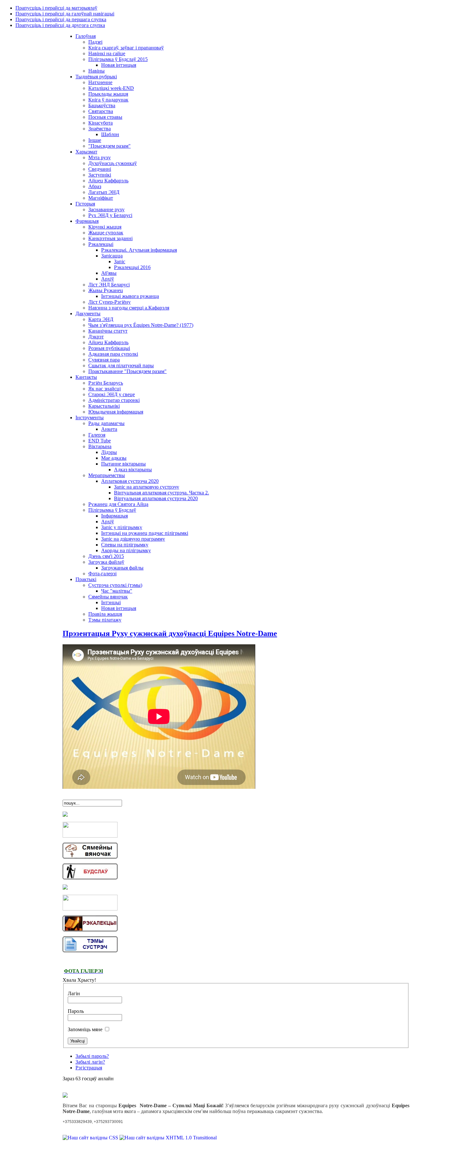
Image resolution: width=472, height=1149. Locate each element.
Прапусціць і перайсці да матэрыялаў (56, 8)
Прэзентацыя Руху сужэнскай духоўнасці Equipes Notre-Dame (170, 633)
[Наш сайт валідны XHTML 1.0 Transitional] (168, 1137)
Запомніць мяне (86, 1029)
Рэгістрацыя (88, 1067)
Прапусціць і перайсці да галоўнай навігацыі (64, 13)
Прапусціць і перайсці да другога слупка (60, 25)
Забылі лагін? (90, 1062)
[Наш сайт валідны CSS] (91, 1137)
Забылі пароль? (92, 1056)
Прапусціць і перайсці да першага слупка (60, 19)
